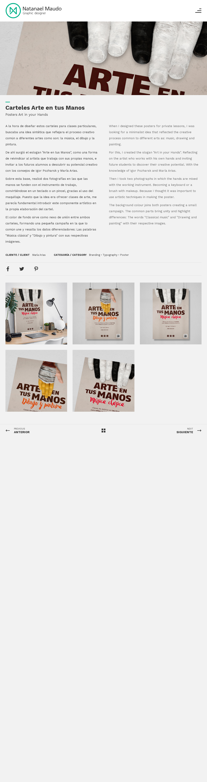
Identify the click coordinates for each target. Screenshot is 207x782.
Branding (94, 254)
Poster (124, 254)
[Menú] (198, 10)
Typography (110, 254)
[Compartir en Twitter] (21, 268)
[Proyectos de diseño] (33, 10)
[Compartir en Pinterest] (36, 268)
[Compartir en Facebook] (7, 268)
